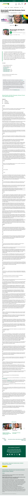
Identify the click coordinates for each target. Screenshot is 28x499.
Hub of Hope (5, 68)
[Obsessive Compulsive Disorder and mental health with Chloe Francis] (7, 426)
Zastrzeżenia (4, 471)
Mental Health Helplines (6, 69)
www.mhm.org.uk (4, 378)
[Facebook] (12, 454)
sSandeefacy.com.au (17, 89)
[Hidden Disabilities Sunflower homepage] (5, 4)
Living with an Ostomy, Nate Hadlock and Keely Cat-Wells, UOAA (17, 439)
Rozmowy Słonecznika (13, 12)
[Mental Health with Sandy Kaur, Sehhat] (17, 426)
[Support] (7, 454)
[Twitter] (17, 454)
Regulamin (7, 471)
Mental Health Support (6, 70)
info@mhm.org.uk (9, 380)
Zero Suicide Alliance (6, 67)
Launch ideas (4, 439)
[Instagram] (15, 454)
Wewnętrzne (11, 471)
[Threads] (20, 454)
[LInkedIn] (10, 454)
